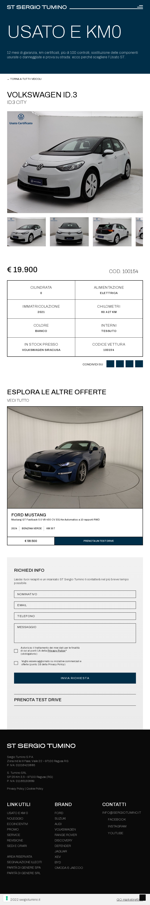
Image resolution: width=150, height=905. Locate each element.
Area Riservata (19, 856)
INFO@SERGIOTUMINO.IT (121, 812)
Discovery (63, 840)
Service (13, 835)
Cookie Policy (34, 788)
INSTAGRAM (117, 826)
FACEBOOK (117, 819)
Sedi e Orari (17, 845)
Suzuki (60, 818)
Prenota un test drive (99, 541)
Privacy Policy (57, 650)
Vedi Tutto (18, 400)
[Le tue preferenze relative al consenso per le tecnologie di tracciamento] (7, 898)
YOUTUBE (115, 833)
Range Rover (66, 835)
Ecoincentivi (17, 824)
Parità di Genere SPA (24, 867)
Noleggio (15, 818)
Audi (58, 824)
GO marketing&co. (130, 899)
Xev (58, 856)
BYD (58, 862)
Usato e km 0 (17, 813)
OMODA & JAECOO (69, 867)
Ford (59, 813)
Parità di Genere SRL (23, 873)
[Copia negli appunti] (139, 363)
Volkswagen (65, 829)
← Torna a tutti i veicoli (24, 79)
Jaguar (61, 851)
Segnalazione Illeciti (24, 862)
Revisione (15, 840)
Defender (63, 845)
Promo (13, 829)
